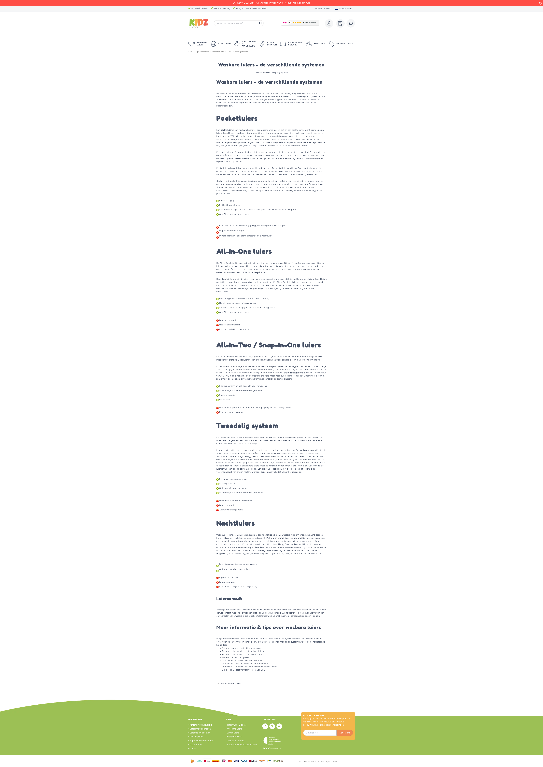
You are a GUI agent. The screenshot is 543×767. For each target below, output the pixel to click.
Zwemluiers (233, 733)
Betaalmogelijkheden (200, 729)
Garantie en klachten (199, 733)
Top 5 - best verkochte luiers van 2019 (247, 670)
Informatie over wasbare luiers (242, 745)
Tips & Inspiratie (202, 52)
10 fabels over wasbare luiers (249, 661)
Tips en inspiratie (235, 741)
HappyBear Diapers (236, 725)
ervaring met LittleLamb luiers (246, 648)
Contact (193, 749)
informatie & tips (236, 639)
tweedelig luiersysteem (265, 437)
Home (190, 52)
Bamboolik (261, 175)
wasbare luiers (258, 93)
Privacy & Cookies (330, 762)
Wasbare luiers (233, 683)
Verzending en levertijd (200, 725)
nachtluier (267, 535)
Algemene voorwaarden (201, 741)
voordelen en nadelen (299, 136)
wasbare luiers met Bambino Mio (251, 664)
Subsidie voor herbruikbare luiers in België (256, 667)
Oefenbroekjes (234, 737)
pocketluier (226, 130)
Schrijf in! (345, 733)
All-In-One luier (227, 263)
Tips (222, 683)
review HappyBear (240, 658)
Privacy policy (196, 737)
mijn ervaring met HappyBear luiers (249, 654)
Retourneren (195, 745)
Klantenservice (322, 9)
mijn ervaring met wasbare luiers (247, 651)
